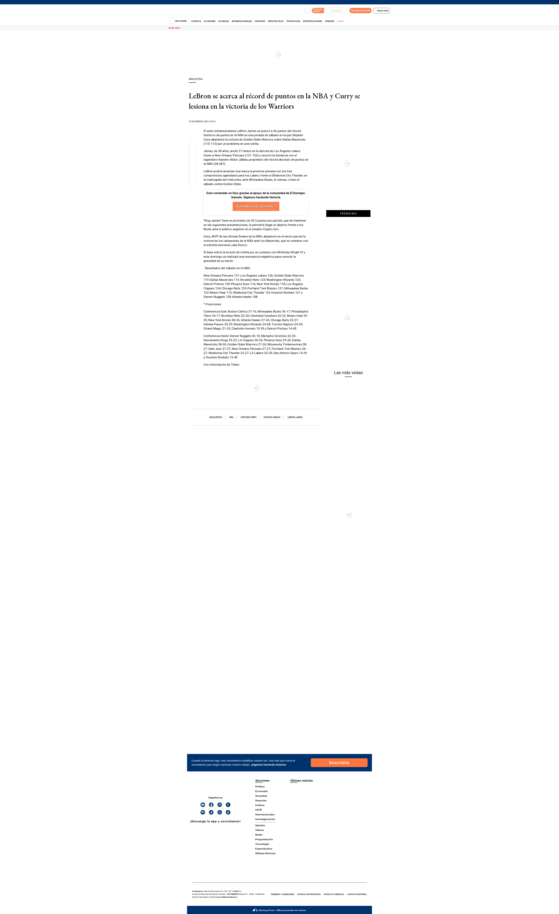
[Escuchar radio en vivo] (336, 10)
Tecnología (293, 21)
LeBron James (295, 417)
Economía (209, 21)
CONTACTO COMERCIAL (334, 894)
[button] (192, 144)
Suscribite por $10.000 (360, 10)
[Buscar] (307, 10)
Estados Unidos (272, 417)
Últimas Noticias (265, 853)
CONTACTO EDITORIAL (357, 894)
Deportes (260, 21)
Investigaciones (312, 21)
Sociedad (223, 21)
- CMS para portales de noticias (282, 910)
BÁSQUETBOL (215, 417)
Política (196, 21)
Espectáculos (275, 21)
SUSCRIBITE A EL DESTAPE (255, 206)
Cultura (260, 805)
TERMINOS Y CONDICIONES (282, 894)
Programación (264, 839)
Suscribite (339, 763)
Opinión (329, 21)
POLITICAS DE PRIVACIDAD (309, 894)
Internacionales (242, 21)
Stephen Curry (248, 417)
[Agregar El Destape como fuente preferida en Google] (307, 122)
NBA (231, 417)
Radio (340, 21)
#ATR (258, 810)
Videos (259, 830)
